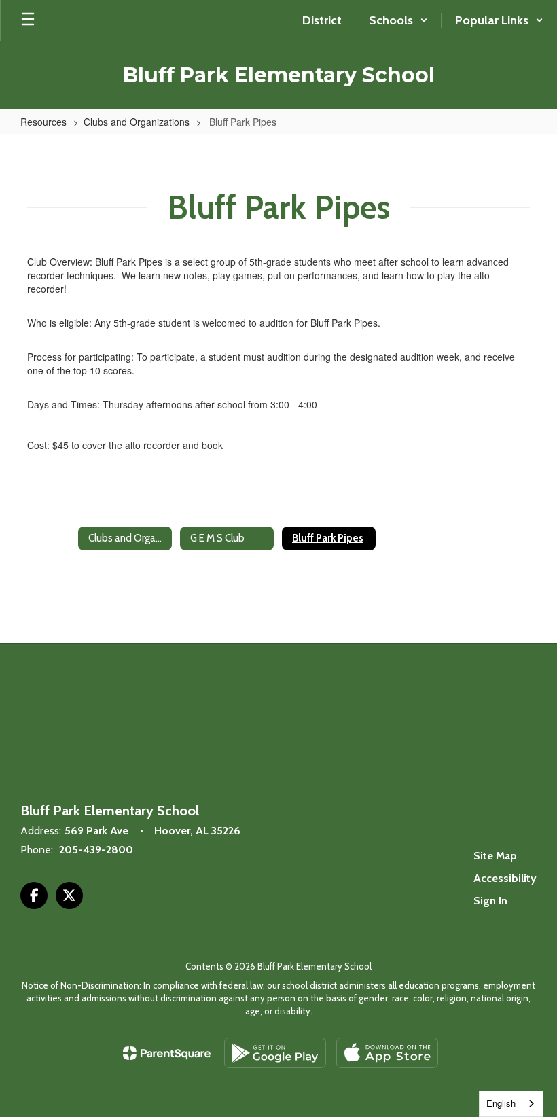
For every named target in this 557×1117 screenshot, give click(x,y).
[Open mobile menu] (28, 20)
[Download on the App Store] (387, 1053)
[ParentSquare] (167, 1053)
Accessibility (505, 878)
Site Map (495, 855)
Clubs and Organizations (137, 121)
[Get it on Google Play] (275, 1053)
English (501, 1103)
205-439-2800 (96, 849)
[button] (398, 20)
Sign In (490, 900)
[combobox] (511, 1104)
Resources (43, 121)
